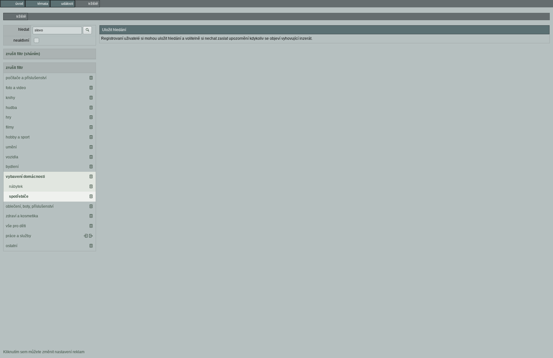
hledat (23, 29)
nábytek (16, 186)
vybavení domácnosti (25, 176)
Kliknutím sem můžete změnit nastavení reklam (43, 352)
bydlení (12, 166)
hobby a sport (17, 137)
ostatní (11, 246)
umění (11, 147)
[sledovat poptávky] (85, 236)
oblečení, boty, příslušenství (29, 206)
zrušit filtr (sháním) (23, 54)
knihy (10, 98)
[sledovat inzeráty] (90, 78)
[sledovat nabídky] (90, 236)
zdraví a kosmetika (22, 216)
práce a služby (18, 236)
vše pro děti (16, 226)
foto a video (16, 88)
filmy (10, 127)
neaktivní (21, 40)
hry (8, 117)
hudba (11, 107)
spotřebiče (18, 196)
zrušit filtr (14, 67)
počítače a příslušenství (26, 78)
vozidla (12, 157)
